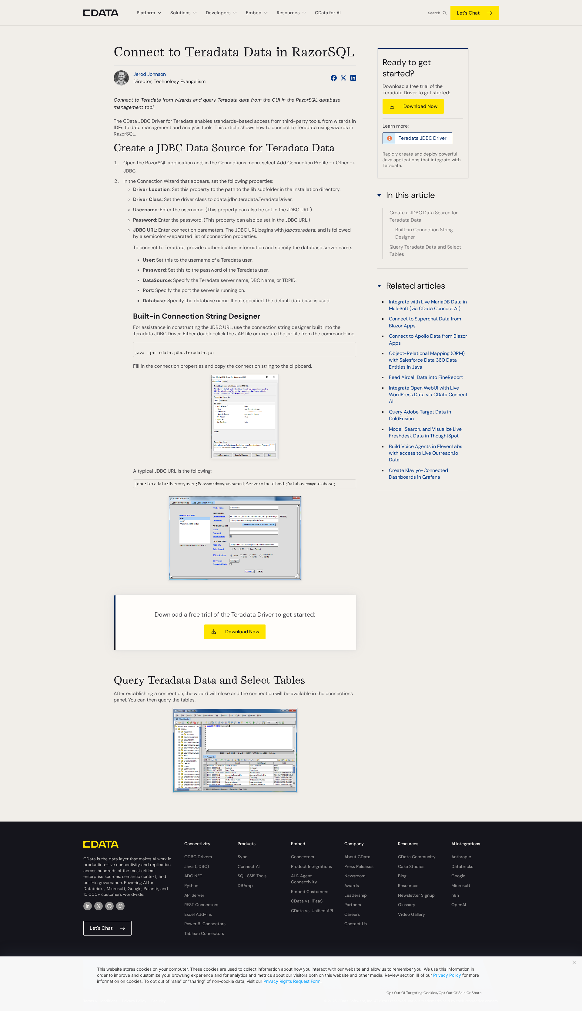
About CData (357, 856)
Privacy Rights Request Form (291, 981)
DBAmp (245, 885)
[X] (98, 906)
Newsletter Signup (416, 895)
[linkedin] (87, 906)
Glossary (406, 904)
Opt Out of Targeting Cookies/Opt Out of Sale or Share (434, 992)
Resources (408, 885)
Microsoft (460, 885)
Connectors (302, 856)
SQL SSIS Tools (252, 876)
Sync (242, 856)
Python (191, 885)
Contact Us (355, 923)
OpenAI (458, 904)
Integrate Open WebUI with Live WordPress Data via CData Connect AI (428, 395)
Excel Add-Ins (198, 914)
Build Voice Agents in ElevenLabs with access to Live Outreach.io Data (425, 453)
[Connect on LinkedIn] (353, 78)
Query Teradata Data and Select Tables (425, 250)
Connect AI (248, 866)
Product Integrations (311, 866)
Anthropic (461, 856)
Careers (352, 914)
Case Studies (411, 866)
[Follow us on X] (343, 78)
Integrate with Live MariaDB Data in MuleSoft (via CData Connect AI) (428, 305)
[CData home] (105, 13)
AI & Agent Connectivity (304, 879)
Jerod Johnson (149, 74)
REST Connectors (201, 904)
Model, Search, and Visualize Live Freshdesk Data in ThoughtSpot (425, 432)
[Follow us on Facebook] (334, 78)
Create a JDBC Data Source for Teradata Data (424, 216)
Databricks (462, 866)
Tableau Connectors (204, 933)
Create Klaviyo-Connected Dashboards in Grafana (418, 473)
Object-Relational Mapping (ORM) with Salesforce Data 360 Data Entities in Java (427, 360)
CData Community (417, 856)
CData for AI (328, 13)
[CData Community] (120, 906)
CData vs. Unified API (312, 910)
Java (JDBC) (196, 866)
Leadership (355, 895)
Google (458, 876)
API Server (194, 895)
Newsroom (355, 876)
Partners (352, 904)
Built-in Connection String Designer (424, 233)
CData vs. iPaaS (307, 901)
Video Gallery (411, 914)
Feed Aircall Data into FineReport (426, 377)
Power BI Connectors (205, 923)
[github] (109, 906)
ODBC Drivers (198, 856)
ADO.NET (193, 876)
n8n (455, 895)
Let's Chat (468, 13)
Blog (402, 876)
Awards (351, 885)
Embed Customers (309, 891)
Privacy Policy (447, 975)
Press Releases (358, 866)
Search (434, 13)
